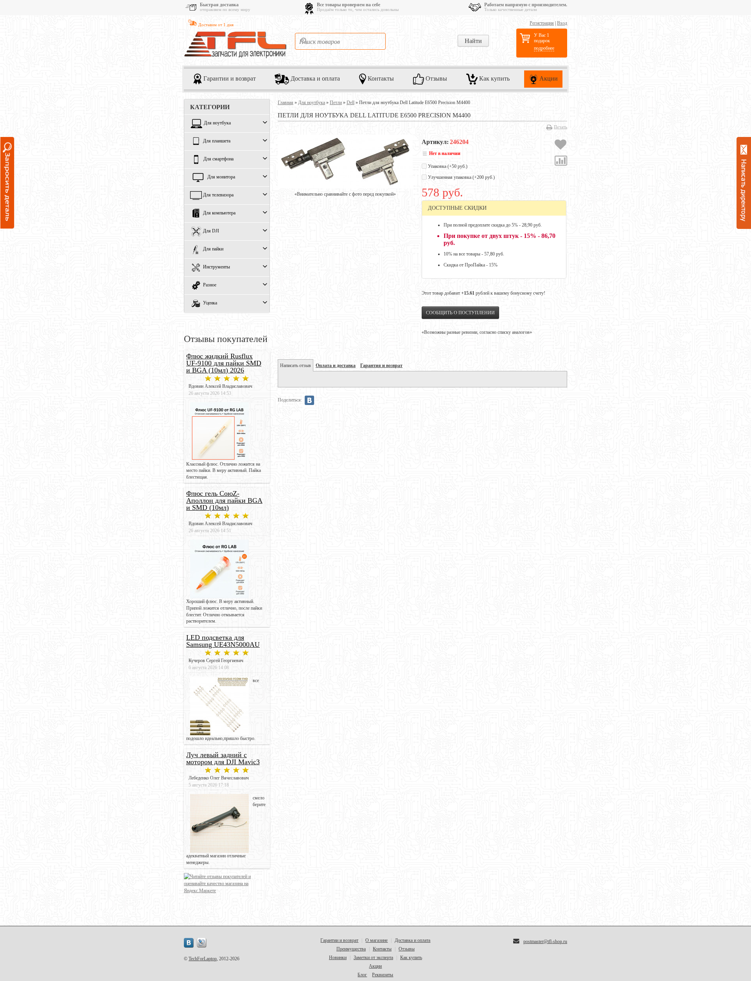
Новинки (338, 957)
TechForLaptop (203, 958)
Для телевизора (218, 195)
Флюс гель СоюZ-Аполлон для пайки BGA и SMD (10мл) (224, 500)
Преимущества (351, 949)
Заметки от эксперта (373, 957)
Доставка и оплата (314, 78)
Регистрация (542, 23)
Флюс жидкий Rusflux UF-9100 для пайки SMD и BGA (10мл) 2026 (223, 363)
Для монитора (221, 177)
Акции (548, 78)
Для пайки (213, 249)
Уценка (210, 303)
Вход (562, 23)
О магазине (376, 940)
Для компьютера (219, 213)
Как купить (494, 78)
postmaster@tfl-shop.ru (545, 941)
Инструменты (216, 267)
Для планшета (216, 141)
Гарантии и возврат (229, 78)
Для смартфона (218, 159)
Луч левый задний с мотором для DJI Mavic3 (223, 758)
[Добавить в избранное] (560, 146)
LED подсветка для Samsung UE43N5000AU (223, 641)
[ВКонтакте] (309, 400)
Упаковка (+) (447, 166)
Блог (362, 974)
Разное (209, 285)
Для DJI (211, 231)
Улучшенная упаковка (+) (461, 177)
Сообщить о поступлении (460, 312)
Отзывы (435, 78)
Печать (560, 126)
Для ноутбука (217, 123)
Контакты (380, 78)
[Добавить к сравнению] (561, 162)
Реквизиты (382, 974)
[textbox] (340, 41)
